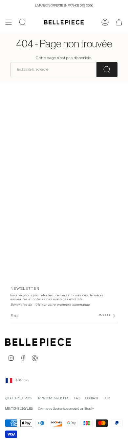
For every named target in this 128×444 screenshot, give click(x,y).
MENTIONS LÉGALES (19, 408)
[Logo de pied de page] (38, 342)
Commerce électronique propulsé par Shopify (66, 408)
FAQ (77, 398)
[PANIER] (119, 22)
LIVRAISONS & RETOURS (53, 398)
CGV (107, 398)
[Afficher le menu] (8, 22)
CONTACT (91, 398)
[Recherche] (106, 69)
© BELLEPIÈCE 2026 (18, 398)
